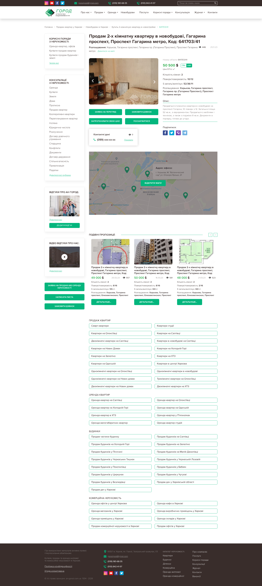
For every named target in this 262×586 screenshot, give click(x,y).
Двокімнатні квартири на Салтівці (109, 340)
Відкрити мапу (153, 183)
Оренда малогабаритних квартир (109, 422)
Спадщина (55, 143)
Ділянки (167, 563)
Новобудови (128, 12)
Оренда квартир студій (169, 422)
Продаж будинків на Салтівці (173, 436)
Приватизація (56, 165)
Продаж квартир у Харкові (69, 27)
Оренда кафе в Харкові (170, 503)
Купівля (53, 92)
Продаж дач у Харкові (103, 489)
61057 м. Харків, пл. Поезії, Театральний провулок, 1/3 (133, 551)
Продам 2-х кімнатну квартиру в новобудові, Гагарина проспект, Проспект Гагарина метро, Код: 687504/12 (195, 272)
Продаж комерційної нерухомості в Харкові (115, 526)
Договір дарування (59, 156)
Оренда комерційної (173, 576)
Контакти (212, 12)
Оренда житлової (172, 572)
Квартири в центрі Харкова (172, 363)
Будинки (167, 559)
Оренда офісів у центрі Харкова (109, 503)
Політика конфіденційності (58, 566)
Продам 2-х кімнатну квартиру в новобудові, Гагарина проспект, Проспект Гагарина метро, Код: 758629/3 (152, 272)
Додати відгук (64, 225)
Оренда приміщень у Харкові (107, 518)
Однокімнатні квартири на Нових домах (113, 378)
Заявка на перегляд (105, 112)
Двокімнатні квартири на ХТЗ (173, 386)
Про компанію (199, 551)
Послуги (144, 12)
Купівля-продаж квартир (62, 50)
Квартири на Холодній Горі (171, 348)
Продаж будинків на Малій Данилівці (177, 451)
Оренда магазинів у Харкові (106, 511)
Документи (55, 152)
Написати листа (64, 297)
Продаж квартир (58, 109)
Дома (52, 101)
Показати (128, 140)
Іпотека (53, 123)
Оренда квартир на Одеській (173, 407)
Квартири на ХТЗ (166, 356)
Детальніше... (103, 302)
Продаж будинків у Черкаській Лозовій (178, 459)
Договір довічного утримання (59, 138)
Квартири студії (165, 325)
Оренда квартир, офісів (62, 46)
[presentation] (93, 81)
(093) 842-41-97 (148, 3)
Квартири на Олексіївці (104, 333)
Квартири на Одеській (103, 363)
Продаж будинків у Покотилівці (108, 466)
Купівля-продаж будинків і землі (63, 57)
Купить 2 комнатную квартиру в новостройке (134, 27)
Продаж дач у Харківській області (175, 482)
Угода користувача (54, 571)
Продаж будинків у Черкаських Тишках (112, 459)
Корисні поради (162, 12)
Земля (52, 96)
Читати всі (54, 63)
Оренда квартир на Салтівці (106, 400)
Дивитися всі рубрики (60, 175)
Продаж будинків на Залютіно (173, 444)
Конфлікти (54, 148)
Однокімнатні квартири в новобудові (177, 371)
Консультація (182, 12)
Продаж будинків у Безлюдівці (108, 482)
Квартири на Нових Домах (105, 348)
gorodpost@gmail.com (88, 3)
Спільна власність (59, 161)
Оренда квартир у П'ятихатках (173, 415)
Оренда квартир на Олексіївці (173, 400)
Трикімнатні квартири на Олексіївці (176, 378)
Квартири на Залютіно (103, 356)
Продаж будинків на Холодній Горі (110, 444)
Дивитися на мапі (106, 51)
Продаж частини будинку (105, 436)
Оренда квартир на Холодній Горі (109, 407)
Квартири (168, 555)
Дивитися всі (55, 219)
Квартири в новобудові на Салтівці (176, 340)
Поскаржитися (141, 121)
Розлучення (56, 131)
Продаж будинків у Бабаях (171, 466)
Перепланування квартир (63, 118)
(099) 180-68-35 (119, 3)
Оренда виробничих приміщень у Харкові (180, 511)
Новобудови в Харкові (97, 27)
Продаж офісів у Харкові (170, 526)
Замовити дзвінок (64, 306)
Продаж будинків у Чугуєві (172, 474)
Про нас (85, 12)
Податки (53, 170)
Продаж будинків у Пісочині (106, 451)
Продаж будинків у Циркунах (107, 474)
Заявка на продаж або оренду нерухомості (64, 286)
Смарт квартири (100, 325)
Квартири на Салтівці (168, 333)
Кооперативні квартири (62, 114)
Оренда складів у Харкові (171, 518)
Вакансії (196, 576)
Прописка (54, 105)
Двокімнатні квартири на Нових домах (112, 386)
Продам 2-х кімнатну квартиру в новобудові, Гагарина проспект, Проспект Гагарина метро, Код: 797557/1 (109, 272)
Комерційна (169, 567)
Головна (49, 27)
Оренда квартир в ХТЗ (103, 415)
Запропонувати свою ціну (105, 121)
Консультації (198, 564)
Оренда (53, 87)
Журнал (198, 12)
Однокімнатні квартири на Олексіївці (111, 371)
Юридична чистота (59, 127)
